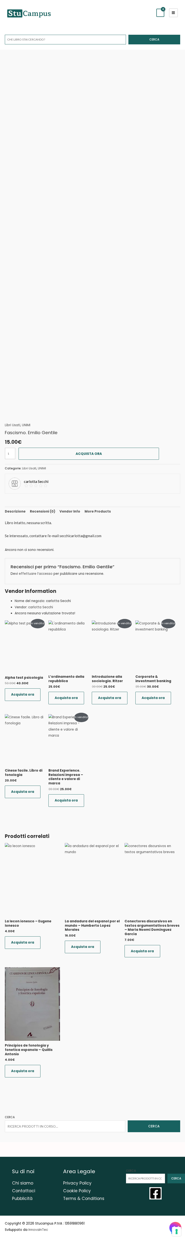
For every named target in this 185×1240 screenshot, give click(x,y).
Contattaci (23, 1191)
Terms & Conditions (83, 1198)
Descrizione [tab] (15, 511)
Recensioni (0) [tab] (42, 511)
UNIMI (26, 425)
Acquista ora (89, 454)
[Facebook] (155, 1193)
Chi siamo (22, 1183)
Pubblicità (22, 1198)
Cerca (154, 39)
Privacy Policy (77, 1183)
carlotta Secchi (40, 607)
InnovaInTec (38, 1229)
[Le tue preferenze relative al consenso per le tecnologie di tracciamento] (176, 1231)
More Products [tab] (98, 511)
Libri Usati (12, 425)
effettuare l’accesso (36, 573)
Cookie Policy (77, 1191)
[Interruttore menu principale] (173, 12)
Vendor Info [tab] (69, 511)
